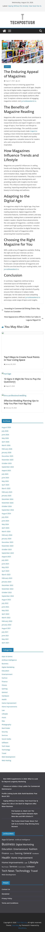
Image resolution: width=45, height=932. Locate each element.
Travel (4, 753)
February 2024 (7, 535)
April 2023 (5, 571)
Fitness (4, 685)
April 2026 (5, 442)
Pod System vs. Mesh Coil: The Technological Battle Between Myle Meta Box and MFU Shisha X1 (24, 813)
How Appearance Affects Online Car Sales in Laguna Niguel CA (22, 318)
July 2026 (5, 431)
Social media (6, 739)
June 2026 (5, 435)
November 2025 (7, 460)
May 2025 (5, 481)
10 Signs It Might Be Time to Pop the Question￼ (22, 380)
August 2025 (6, 470)
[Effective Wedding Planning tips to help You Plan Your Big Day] (14, 395)
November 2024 (7, 503)
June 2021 (5, 635)
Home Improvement (9, 703)
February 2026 (7, 449)
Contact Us (6, 889)
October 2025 (7, 463)
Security (5, 732)
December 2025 (7, 456)
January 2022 (6, 625)
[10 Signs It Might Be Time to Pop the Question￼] (6, 374)
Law (3, 710)
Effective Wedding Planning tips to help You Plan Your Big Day (21, 402)
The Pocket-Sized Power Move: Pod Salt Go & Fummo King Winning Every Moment (25, 824)
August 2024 (6, 513)
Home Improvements (9, 707)
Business (5, 664)
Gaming (4, 689)
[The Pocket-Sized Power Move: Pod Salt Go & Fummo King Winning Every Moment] (6, 824)
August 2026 (6, 427)
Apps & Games (7, 656)
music (4, 717)
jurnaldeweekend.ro (28, 101)
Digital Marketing (8, 667)
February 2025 (7, 492)
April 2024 (5, 528)
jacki (18, 81)
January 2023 (6, 582)
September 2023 (8, 553)
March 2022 (6, 618)
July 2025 (5, 474)
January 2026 (6, 452)
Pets (3, 721)
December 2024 (7, 499)
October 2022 (7, 592)
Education (5, 671)
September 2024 (8, 510)
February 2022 (7, 621)
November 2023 (7, 546)
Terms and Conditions (10, 903)
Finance (4, 681)
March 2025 (6, 488)
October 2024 (7, 506)
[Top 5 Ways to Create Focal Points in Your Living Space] (22, 333)
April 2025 (5, 485)
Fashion (4, 678)
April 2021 (5, 643)
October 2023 (7, 549)
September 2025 (8, 467)
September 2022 (8, 596)
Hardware (5, 696)
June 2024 (5, 521)
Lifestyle (7, 66)
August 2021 (6, 628)
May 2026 (5, 438)
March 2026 (6, 445)
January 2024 (6, 539)
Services (5, 735)
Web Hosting (6, 760)
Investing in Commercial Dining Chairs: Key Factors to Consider (22, 310)
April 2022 (5, 614)
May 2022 (5, 610)
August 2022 (6, 600)
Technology (6, 750)
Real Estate (6, 728)
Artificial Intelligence (9, 660)
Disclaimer (6, 894)
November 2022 (7, 589)
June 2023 (5, 564)
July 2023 (5, 560)
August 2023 (6, 557)
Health (4, 699)
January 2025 (6, 496)
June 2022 (5, 607)
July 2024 (5, 517)
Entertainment (7, 674)
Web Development (8, 757)
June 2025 (5, 478)
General (5, 692)
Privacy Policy (7, 898)
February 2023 (7, 578)
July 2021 (5, 632)
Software (5, 742)
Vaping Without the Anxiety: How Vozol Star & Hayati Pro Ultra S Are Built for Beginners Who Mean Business (20, 803)
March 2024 (6, 531)
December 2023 (7, 542)
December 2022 (7, 585)
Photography (6, 725)
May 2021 (5, 639)
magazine (33, 131)
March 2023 (6, 574)
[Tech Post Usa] (4, 30)
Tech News (6, 746)
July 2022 (5, 603)
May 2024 (5, 524)
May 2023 (5, 567)
